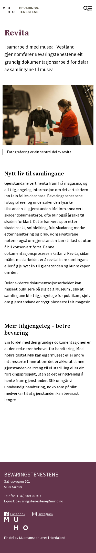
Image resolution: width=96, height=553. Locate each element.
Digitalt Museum (55, 289)
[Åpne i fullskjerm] (86, 91)
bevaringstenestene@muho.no (39, 501)
